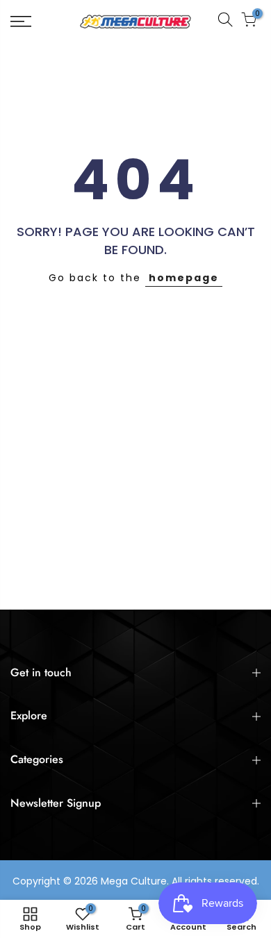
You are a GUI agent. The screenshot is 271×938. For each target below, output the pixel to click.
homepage (184, 278)
